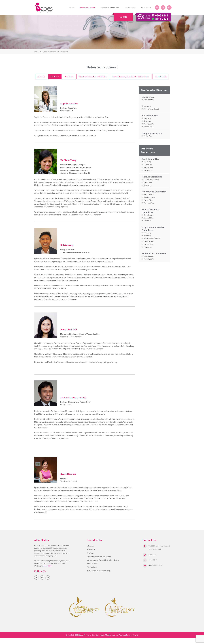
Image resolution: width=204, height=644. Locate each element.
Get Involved (130, 7)
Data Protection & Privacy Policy (98, 571)
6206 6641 (53, 563)
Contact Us (146, 7)
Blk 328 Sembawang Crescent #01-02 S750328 (159, 547)
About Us (41, 77)
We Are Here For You (110, 7)
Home (71, 7)
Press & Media (161, 77)
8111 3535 (48, 566)
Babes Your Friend (87, 7)
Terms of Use (92, 567)
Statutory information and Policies (92, 77)
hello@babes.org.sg (156, 565)
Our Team (69, 77)
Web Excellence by (127, 635)
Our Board (55, 77)
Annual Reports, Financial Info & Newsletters (131, 77)
